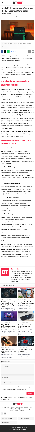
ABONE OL (15, 51)
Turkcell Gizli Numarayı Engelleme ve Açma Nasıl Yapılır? (8, 351)
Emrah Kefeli (15, 269)
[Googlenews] (5, 413)
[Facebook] (2, 413)
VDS (10, 429)
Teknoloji (9, 16)
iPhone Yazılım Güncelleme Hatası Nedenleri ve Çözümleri (25, 326)
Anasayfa (4, 16)
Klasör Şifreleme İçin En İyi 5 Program (25, 350)
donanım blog (16, 429)
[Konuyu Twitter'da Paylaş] (5, 51)
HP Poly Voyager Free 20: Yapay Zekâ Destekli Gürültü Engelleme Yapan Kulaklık (8, 304)
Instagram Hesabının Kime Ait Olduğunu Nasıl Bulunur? (26, 302)
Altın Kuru (23, 429)
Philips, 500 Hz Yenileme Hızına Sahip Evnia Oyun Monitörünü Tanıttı (8, 326)
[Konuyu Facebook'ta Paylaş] (2, 51)
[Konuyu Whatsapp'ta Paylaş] (8, 51)
